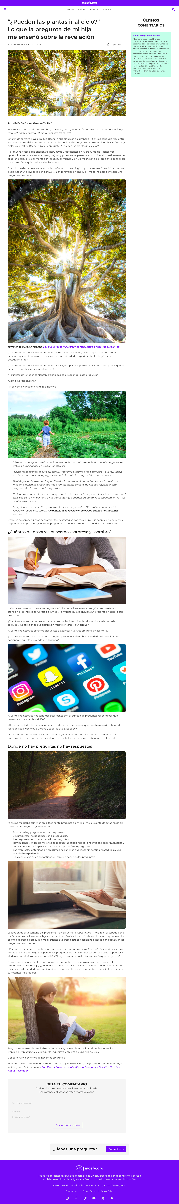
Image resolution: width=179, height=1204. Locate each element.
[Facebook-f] (76, 1198)
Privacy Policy (89, 1191)
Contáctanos (71, 1191)
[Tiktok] (85, 1198)
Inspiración (94, 9)
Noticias (81, 9)
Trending (70, 9)
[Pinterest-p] (112, 1198)
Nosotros (107, 9)
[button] (5, 9)
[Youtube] (94, 1198)
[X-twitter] (103, 1198)
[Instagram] (67, 1198)
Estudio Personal (15, 44)
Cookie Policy (107, 1191)
